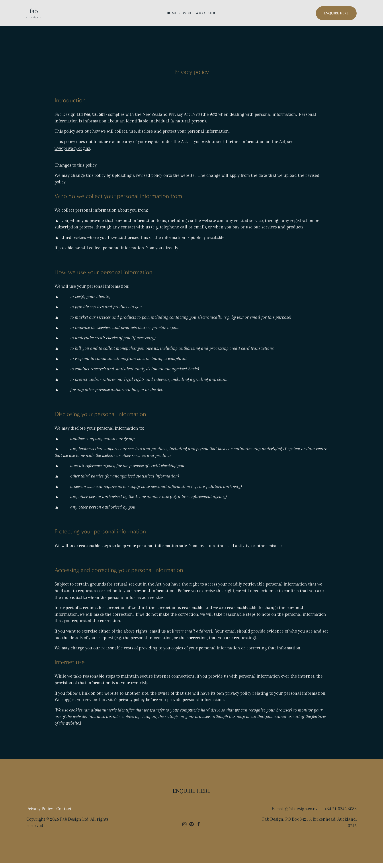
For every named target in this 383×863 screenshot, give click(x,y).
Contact (63, 808)
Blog (212, 13)
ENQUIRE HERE (336, 13)
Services (186, 13)
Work (200, 13)
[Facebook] (198, 824)
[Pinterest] (191, 824)
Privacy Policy (39, 808)
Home (172, 13)
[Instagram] (184, 824)
